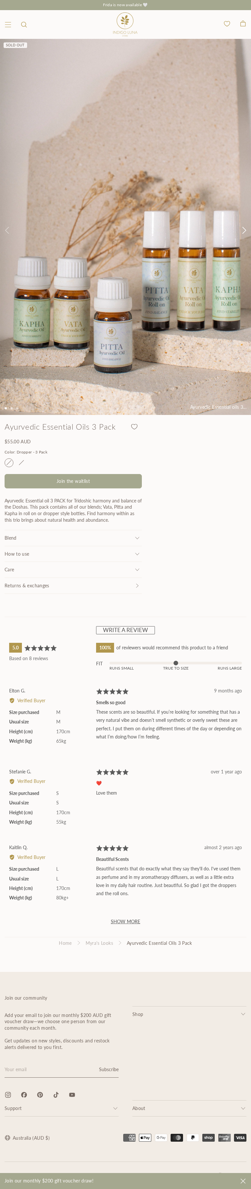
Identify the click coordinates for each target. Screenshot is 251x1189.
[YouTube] (72, 1094)
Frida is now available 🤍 (125, 4)
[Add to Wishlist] (134, 427)
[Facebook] (24, 1094)
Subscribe (109, 1069)
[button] (24, 25)
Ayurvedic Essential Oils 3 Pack (159, 943)
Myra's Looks (99, 943)
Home (65, 943)
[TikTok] (56, 1094)
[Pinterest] (40, 1094)
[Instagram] (8, 1094)
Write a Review (125, 629)
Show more (125, 921)
